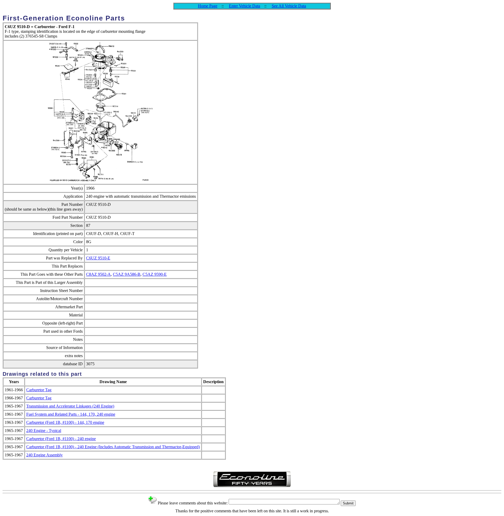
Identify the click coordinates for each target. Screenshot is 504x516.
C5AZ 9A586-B (126, 274)
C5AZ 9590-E (155, 274)
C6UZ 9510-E (98, 258)
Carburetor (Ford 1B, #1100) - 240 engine (61, 438)
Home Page (207, 6)
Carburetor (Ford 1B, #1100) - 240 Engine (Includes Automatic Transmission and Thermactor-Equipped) (113, 447)
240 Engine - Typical (43, 430)
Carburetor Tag (38, 390)
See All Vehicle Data (289, 6)
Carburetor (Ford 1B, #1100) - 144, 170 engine (65, 422)
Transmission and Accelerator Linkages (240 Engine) (70, 406)
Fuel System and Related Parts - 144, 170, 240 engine (70, 414)
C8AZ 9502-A (98, 274)
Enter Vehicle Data (244, 6)
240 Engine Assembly (44, 455)
